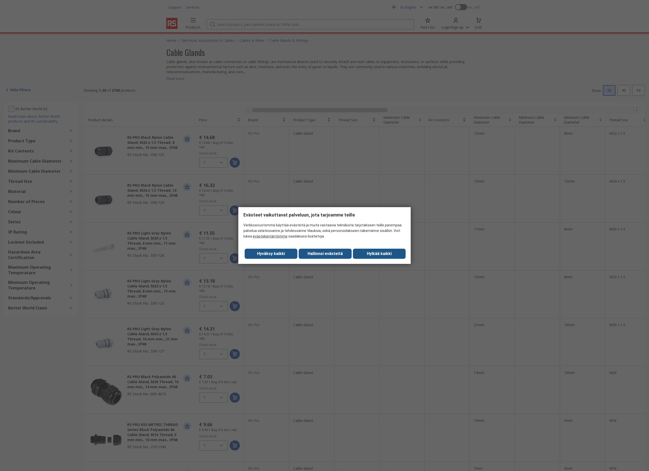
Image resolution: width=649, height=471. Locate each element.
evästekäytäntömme (270, 236)
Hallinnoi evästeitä (325, 253)
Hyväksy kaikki (271, 253)
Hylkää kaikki (379, 253)
